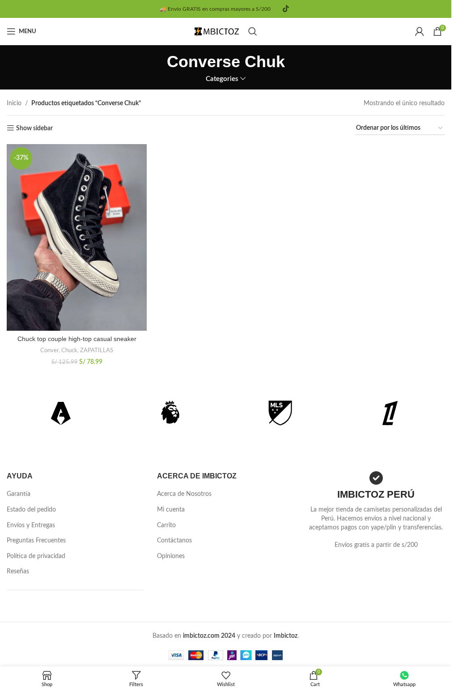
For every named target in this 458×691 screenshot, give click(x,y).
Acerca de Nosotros (184, 494)
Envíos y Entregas (31, 525)
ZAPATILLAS (96, 350)
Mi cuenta (171, 510)
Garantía (18, 494)
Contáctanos (174, 540)
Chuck (69, 350)
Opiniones (171, 556)
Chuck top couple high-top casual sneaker (76, 338)
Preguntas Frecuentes (36, 540)
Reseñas (18, 571)
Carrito (166, 525)
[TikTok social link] (286, 9)
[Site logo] (217, 31)
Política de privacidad (36, 556)
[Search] (253, 31)
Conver (49, 350)
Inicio (14, 103)
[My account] (419, 31)
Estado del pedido (31, 510)
